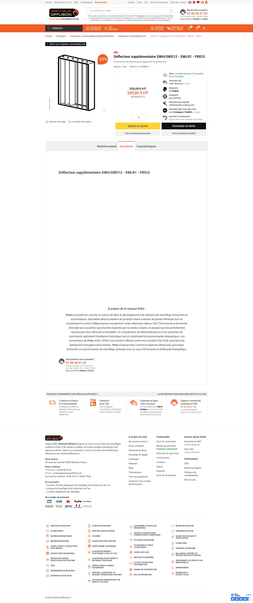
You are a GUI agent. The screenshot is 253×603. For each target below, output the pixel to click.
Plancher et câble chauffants (143, 546)
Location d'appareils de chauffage (63, 491)
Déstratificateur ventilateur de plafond (63, 559)
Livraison (161, 462)
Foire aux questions (138, 476)
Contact (131, 2)
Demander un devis (183, 125)
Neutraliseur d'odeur (103, 531)
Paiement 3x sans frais (168, 453)
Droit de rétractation (166, 475)
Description (126, 146)
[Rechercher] (171, 11)
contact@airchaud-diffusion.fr (67, 473)
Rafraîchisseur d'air (61, 536)
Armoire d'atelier (184, 531)
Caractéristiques (146, 146)
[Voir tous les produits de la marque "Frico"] (116, 52)
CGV (186, 463)
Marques (133, 463)
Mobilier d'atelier (185, 526)
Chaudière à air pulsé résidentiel (145, 527)
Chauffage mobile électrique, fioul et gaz (104, 552)
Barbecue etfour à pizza (182, 573)
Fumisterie (181, 543)
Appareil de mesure (185, 548)
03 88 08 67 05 (197, 13)
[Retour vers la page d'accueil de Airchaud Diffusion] (64, 13)
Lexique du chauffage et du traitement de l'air (68, 488)
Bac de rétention (143, 575)
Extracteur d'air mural (63, 553)
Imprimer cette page (57, 122)
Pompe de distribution (145, 569)
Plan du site (190, 479)
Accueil (48, 2)
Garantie (161, 471)
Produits (57, 28)
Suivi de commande (159, 2)
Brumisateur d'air (60, 541)
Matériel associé (107, 146)
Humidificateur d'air (61, 576)
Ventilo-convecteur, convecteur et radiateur (147, 534)
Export (160, 466)
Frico (124, 66)
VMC (53, 565)
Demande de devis (138, 450)
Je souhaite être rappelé (81, 122)
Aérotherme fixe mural (104, 546)
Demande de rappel (138, 454)
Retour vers (68, 44)
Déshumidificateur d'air (63, 571)
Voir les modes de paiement (138, 133)
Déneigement (182, 567)
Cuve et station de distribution (143, 563)
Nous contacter (136, 446)
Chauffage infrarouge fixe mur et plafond (106, 581)
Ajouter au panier (138, 125)
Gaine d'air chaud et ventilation (186, 537)
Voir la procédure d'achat (183, 133)
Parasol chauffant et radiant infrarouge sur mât (107, 573)
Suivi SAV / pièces (178, 2)
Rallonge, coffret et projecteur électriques (188, 554)
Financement (163, 457)
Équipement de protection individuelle (189, 561)
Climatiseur (57, 531)
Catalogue (134, 459)
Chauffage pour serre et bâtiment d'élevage (105, 559)
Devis (139, 2)
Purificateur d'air (101, 526)
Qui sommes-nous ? (63, 2)
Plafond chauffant (144, 540)
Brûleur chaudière (143, 557)
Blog (76, 2)
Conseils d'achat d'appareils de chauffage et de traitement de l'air (78, 485)
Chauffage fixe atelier (104, 541)
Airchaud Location (60, 526)
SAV (146, 2)
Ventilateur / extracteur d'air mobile (64, 547)
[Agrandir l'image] (104, 110)
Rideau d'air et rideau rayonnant (103, 566)
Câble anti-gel (141, 552)
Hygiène (96, 536)
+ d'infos (186, 84)
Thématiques (87, 2)
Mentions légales (192, 468)
